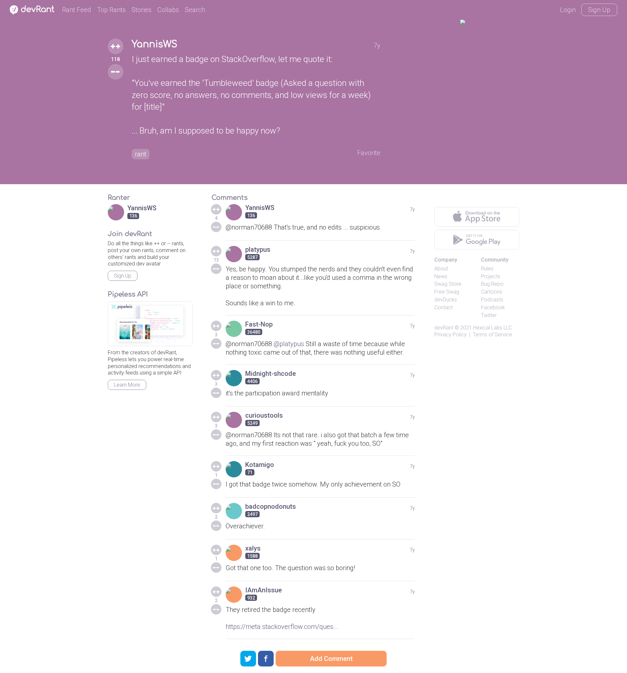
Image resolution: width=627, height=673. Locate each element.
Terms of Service (492, 334)
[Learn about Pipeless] (150, 323)
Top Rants (111, 10)
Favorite (368, 153)
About (441, 268)
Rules (487, 268)
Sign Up (599, 10)
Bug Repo (492, 284)
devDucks (445, 299)
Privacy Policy (450, 334)
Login (568, 10)
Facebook (493, 307)
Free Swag (446, 292)
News (440, 276)
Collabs (168, 10)
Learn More (127, 385)
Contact (443, 307)
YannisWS (154, 44)
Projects (490, 276)
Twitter (489, 315)
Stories (142, 10)
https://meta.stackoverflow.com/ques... (282, 627)
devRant (443, 328)
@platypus (289, 344)
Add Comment (331, 659)
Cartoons (491, 292)
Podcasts (492, 299)
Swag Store (447, 284)
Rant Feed (76, 10)
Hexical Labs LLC (492, 328)
